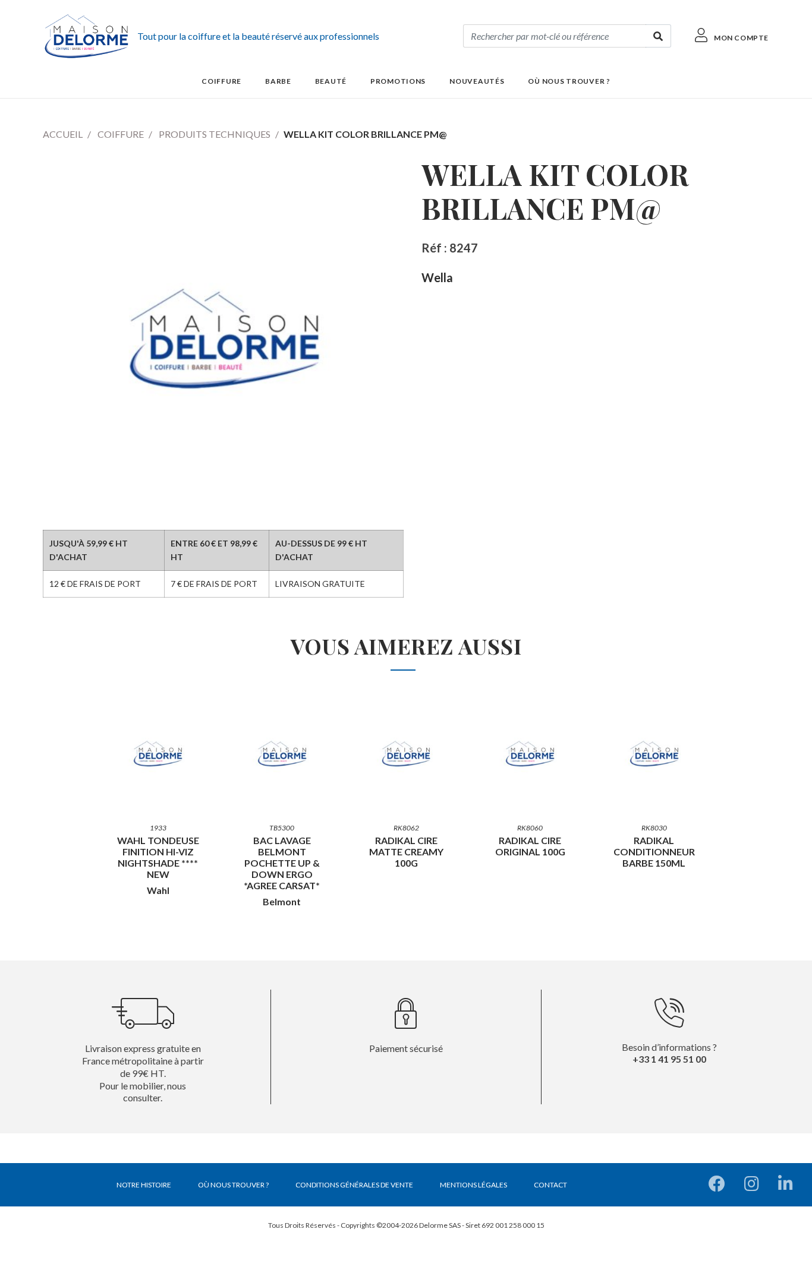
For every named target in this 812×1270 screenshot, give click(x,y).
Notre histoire (144, 1184)
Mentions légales (473, 1184)
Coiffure (120, 134)
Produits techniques (214, 134)
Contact (550, 1184)
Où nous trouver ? (569, 81)
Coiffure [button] (221, 81)
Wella (437, 277)
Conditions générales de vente (354, 1184)
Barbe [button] (278, 81)
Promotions (398, 81)
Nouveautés (476, 81)
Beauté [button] (331, 81)
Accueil (63, 134)
